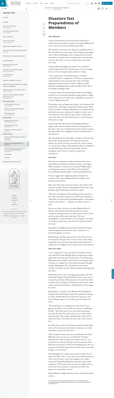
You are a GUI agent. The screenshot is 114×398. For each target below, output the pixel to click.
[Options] (110, 8)
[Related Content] (106, 8)
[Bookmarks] (102, 8)
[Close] (43, 24)
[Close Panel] (26, 8)
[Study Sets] (98, 8)
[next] (111, 201)
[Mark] (43, 27)
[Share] (43, 34)
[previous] (31, 201)
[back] (2, 8)
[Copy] (43, 31)
